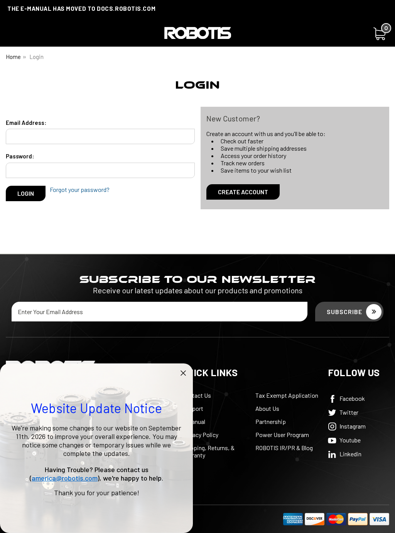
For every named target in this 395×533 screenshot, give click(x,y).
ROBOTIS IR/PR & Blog (284, 447)
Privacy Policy (200, 434)
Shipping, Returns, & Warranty (208, 451)
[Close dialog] (183, 373)
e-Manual (193, 421)
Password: (20, 156)
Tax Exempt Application (286, 395)
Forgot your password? (80, 189)
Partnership (270, 421)
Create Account (243, 191)
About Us (267, 408)
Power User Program (282, 434)
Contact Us (196, 395)
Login (36, 56)
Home (13, 56)
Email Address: (26, 122)
